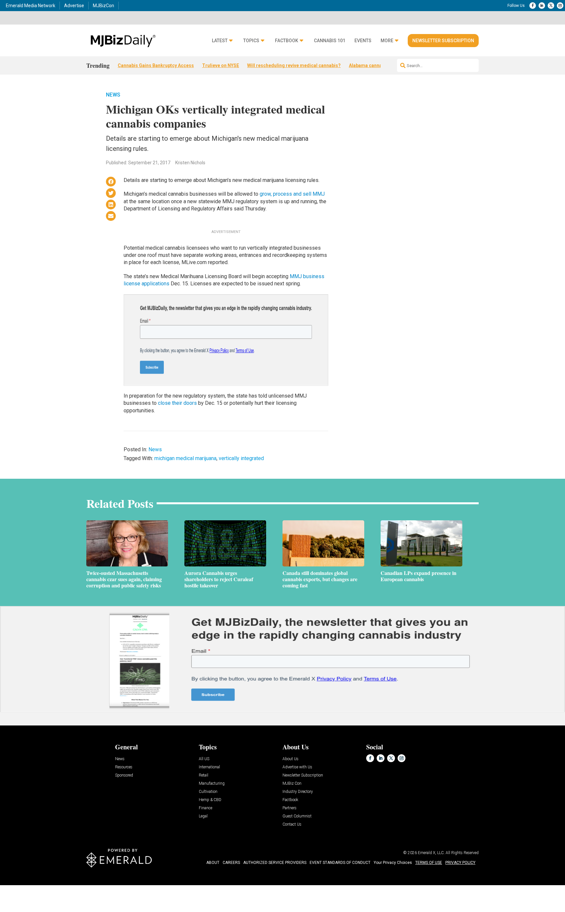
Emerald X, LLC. (431, 852)
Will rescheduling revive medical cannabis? (294, 65)
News (113, 95)
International (209, 767)
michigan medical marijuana (185, 458)
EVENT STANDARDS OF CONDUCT (340, 862)
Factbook (286, 40)
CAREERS (231, 862)
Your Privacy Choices (393, 862)
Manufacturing (212, 783)
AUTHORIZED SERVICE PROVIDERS (274, 862)
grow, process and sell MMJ (292, 194)
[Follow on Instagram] (560, 5)
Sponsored (124, 775)
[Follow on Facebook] (532, 5)
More (387, 40)
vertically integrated (241, 458)
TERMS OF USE (428, 862)
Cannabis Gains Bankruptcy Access (156, 65)
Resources (123, 767)
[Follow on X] (551, 5)
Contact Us (291, 824)
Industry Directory (297, 792)
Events (362, 40)
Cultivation (208, 792)
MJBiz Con (291, 783)
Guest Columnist (297, 816)
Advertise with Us (297, 767)
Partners (289, 808)
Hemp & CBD (210, 800)
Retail (203, 775)
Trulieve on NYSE (220, 65)
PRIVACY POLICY (460, 862)
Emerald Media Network (30, 5)
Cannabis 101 (329, 40)
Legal (203, 816)
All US (204, 759)
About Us (290, 759)
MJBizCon (103, 5)
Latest (220, 40)
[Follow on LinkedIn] (542, 5)
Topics (251, 40)
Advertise (74, 5)
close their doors (177, 403)
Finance (205, 808)
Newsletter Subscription (443, 40)
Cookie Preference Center (66, 886)
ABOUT (212, 862)
